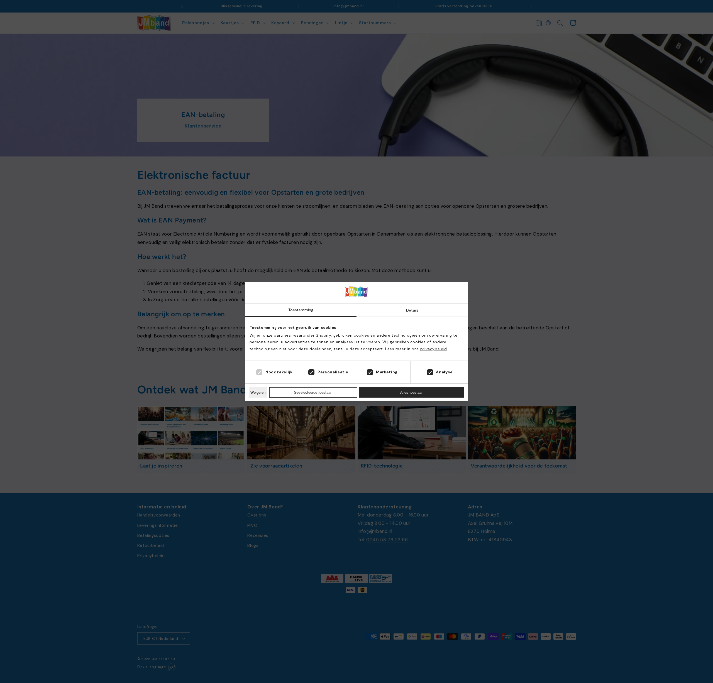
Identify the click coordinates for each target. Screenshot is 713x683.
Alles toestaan (411, 392)
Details (412, 310)
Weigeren (257, 392)
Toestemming (300, 309)
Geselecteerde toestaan (313, 392)
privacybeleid (433, 348)
